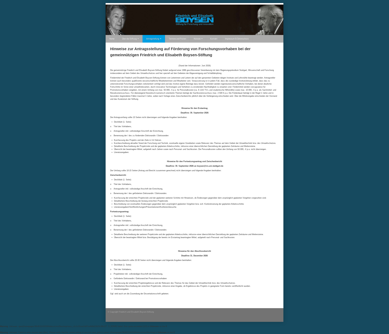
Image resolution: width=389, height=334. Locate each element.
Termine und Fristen (177, 38)
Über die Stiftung (129, 38)
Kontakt (213, 38)
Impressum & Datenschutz (237, 38)
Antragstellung (153, 38)
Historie (197, 38)
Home (111, 38)
